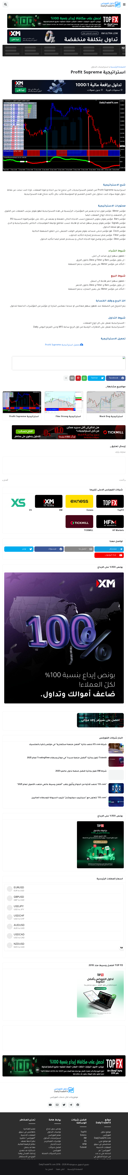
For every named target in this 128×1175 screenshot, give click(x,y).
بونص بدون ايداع (53, 1129)
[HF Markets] (110, 521)
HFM (84, 1144)
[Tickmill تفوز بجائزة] (116, 762)
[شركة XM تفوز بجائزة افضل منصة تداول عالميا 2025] (116, 775)
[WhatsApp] (84, 378)
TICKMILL (88, 531)
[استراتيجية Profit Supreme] (22, 402)
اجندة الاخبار (56, 1144)
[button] (124, 4)
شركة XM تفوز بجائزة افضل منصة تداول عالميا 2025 (81, 771)
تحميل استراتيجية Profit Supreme (62, 345)
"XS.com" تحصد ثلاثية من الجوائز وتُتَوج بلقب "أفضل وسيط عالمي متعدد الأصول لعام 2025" (62, 784)
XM (60, 510)
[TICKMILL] (79, 521)
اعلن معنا (60, 1169)
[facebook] (77, 1105)
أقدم (6, 480)
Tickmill (83, 1147)
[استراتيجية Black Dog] (106, 402)
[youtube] (50, 1105)
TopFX (120, 510)
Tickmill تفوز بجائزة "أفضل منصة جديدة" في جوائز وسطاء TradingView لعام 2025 (67, 758)
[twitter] (64, 1105)
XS (30, 510)
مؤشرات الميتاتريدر (52, 1141)
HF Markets (118, 531)
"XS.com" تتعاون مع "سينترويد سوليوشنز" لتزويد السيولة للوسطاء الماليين (69, 798)
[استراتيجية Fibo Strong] (64, 402)
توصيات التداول (54, 1132)
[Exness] (79, 501)
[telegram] (71, 1105)
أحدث (121, 480)
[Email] (72, 378)
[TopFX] (110, 501)
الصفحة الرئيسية (118, 67)
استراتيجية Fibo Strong (68, 416)
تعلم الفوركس (54, 1135)
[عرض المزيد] (66, 378)
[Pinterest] (78, 378)
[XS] (18, 501)
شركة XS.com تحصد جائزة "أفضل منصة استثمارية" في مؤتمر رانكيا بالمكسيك (68, 745)
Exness (90, 510)
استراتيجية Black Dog (111, 416)
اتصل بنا (49, 1169)
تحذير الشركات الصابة (51, 1154)
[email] (57, 1105)
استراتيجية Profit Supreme (24, 416)
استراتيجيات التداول (99, 67)
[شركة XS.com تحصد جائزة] (116, 748)
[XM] (49, 501)
